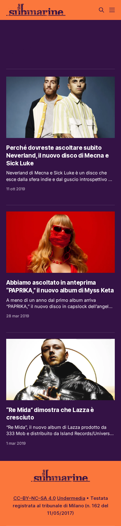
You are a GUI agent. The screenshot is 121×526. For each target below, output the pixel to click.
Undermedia (71, 498)
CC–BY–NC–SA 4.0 (34, 498)
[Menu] (112, 10)
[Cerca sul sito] (101, 10)
